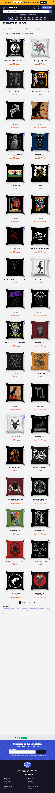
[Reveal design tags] (24, 57)
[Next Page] (38, 602)
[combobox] (26, 11)
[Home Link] (12, 7)
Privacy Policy (24, 755)
